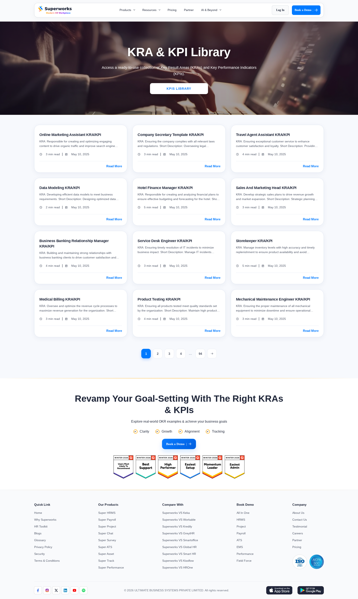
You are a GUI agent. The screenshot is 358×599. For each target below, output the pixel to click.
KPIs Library (179, 88)
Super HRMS (106, 512)
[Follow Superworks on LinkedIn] (65, 590)
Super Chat (105, 533)
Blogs (37, 533)
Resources (149, 10)
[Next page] (212, 353)
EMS (240, 547)
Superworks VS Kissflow (178, 560)
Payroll (241, 533)
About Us (298, 512)
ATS (239, 540)
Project (241, 526)
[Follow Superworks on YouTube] (74, 590)
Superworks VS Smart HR (179, 553)
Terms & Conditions (47, 560)
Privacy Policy (43, 547)
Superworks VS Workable (179, 519)
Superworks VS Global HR (179, 547)
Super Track (106, 560)
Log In (280, 10)
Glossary (40, 540)
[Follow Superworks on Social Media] (83, 590)
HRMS (241, 519)
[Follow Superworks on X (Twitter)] (56, 590)
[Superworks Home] (54, 13)
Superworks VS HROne (177, 567)
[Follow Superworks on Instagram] (47, 590)
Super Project (107, 526)
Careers (297, 533)
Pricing (172, 10)
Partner (189, 10)
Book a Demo (304, 10)
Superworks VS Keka (176, 512)
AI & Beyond (209, 10)
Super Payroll (107, 519)
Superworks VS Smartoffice (180, 540)
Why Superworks (45, 519)
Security (39, 553)
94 (200, 353)
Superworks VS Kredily (177, 526)
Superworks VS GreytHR (178, 533)
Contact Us (299, 519)
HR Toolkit (40, 526)
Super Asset (106, 553)
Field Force (244, 560)
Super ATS (105, 547)
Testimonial (299, 526)
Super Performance (111, 567)
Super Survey (107, 540)
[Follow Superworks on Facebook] (38, 590)
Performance (245, 553)
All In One (243, 512)
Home (38, 512)
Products (126, 10)
